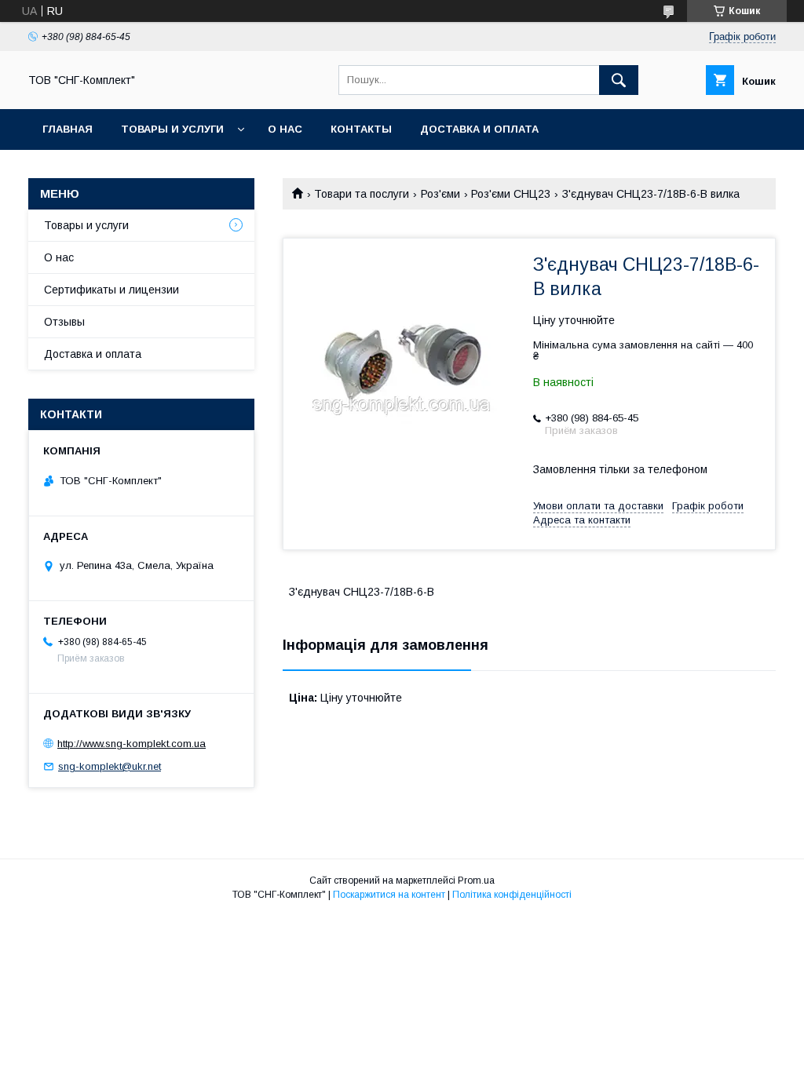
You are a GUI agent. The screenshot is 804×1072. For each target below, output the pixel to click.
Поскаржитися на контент (389, 894)
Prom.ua (476, 880)
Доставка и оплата (479, 129)
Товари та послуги (361, 194)
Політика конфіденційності (512, 894)
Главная (67, 129)
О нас (285, 129)
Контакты (361, 129)
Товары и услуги (172, 129)
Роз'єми (440, 194)
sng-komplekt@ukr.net (109, 766)
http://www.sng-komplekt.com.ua (131, 743)
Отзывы (64, 321)
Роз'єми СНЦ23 (510, 194)
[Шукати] (618, 80)
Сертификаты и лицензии (111, 289)
